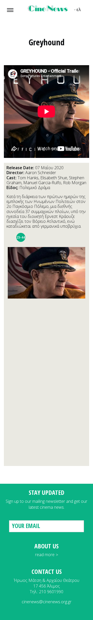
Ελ (78, 9)
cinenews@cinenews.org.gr (47, 602)
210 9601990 (51, 591)
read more (45, 554)
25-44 (21, 237)
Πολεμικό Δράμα (34, 187)
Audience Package (11, 237)
